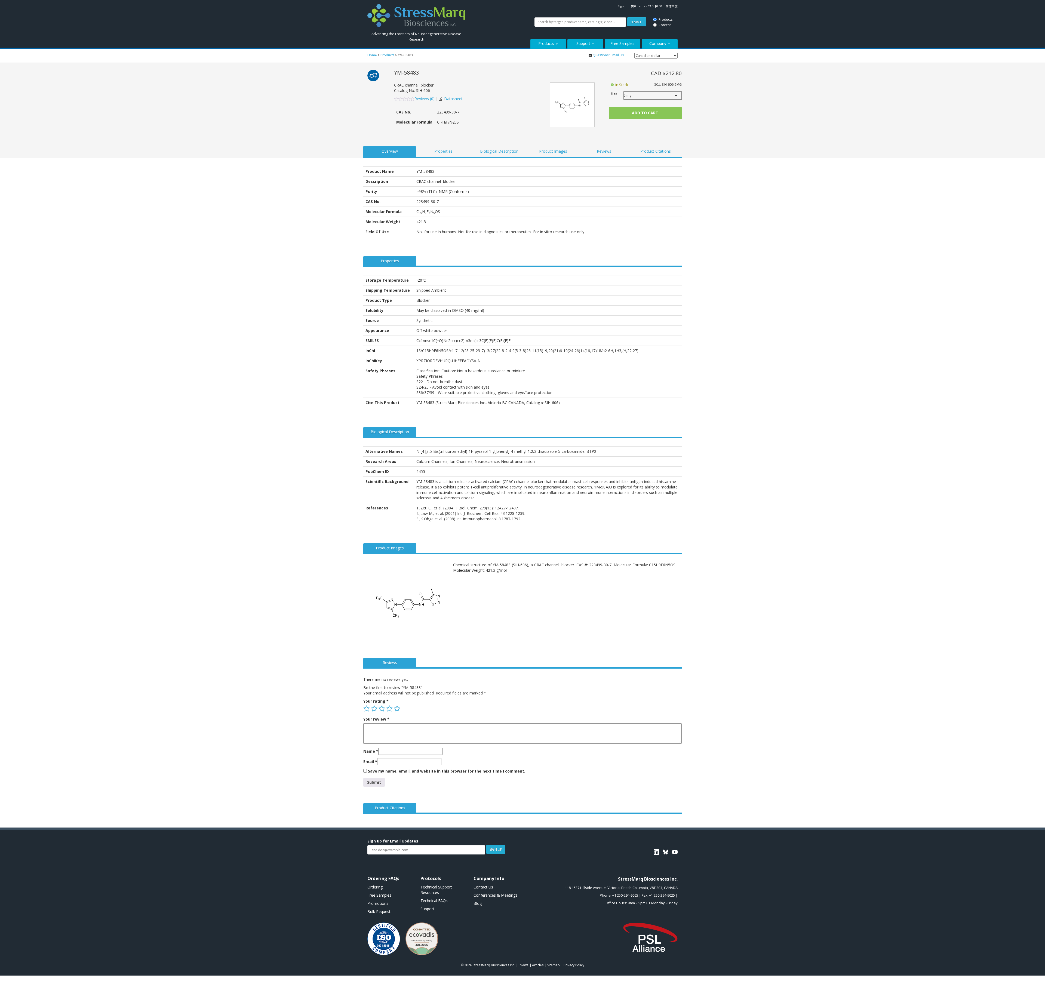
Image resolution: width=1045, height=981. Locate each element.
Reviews (604, 151)
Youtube (675, 852)
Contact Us (483, 887)
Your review (376, 719)
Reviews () (425, 98)
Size (613, 93)
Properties (443, 151)
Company (658, 43)
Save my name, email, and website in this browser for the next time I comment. (446, 771)
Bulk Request (379, 911)
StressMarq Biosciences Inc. (494, 965)
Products (512, 3)
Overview (390, 151)
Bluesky (665, 852)
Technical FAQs (434, 900)
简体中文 (672, 6)
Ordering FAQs (383, 878)
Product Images (553, 151)
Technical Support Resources (436, 889)
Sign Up (496, 849)
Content (511, 9)
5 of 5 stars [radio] (397, 708)
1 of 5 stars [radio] (366, 708)
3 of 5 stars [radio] (382, 708)
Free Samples (622, 43)
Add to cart (645, 112)
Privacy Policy (574, 965)
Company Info (489, 878)
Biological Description (499, 151)
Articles (537, 965)
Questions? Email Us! (609, 55)
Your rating (376, 701)
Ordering (375, 887)
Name (370, 751)
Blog (478, 903)
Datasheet (453, 98)
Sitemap (553, 965)
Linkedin (656, 852)
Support (583, 43)
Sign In (622, 6)
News (524, 965)
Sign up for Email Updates (392, 841)
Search (483, 6)
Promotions (377, 903)
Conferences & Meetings (495, 895)
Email (370, 761)
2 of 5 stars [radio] (374, 708)
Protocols (430, 878)
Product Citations (655, 151)
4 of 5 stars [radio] (389, 708)
